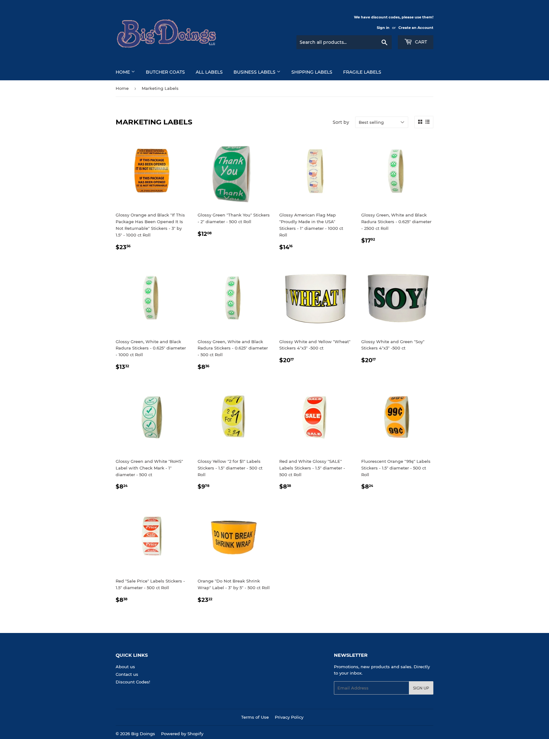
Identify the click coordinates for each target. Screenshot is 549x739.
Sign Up (421, 688)
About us (125, 666)
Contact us (127, 674)
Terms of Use (255, 717)
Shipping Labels (311, 72)
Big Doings (143, 733)
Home (123, 72)
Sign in (383, 27)
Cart (420, 42)
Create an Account (415, 27)
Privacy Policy (289, 717)
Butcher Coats (165, 72)
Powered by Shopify (182, 733)
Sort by (341, 122)
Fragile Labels (362, 72)
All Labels (209, 72)
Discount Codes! (133, 681)
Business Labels (255, 72)
